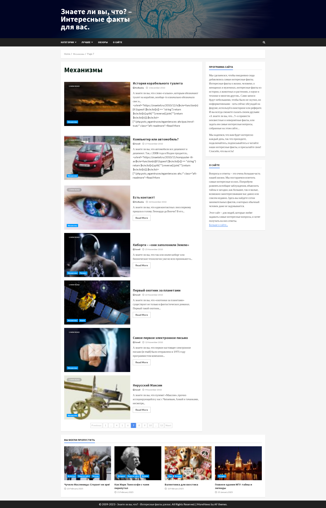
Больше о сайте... (218, 224)
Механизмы (72, 122)
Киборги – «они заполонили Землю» (97, 255)
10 (150, 425)
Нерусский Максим (97, 397)
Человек (83, 273)
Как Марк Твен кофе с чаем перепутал (137, 463)
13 (161, 425)
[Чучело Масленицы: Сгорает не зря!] (87, 463)
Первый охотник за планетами (97, 302)
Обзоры (103, 42)
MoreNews (203, 504)
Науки (82, 320)
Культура (71, 476)
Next (168, 425)
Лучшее (86, 42)
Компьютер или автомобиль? (97, 158)
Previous (96, 425)
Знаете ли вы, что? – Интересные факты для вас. (96, 19)
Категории (67, 42)
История (121, 476)
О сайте (117, 42)
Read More (141, 217)
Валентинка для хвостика (188, 463)
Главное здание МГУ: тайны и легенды (238, 463)
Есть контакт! (97, 207)
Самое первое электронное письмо (97, 350)
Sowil (137, 143)
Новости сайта (83, 476)
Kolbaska (139, 87)
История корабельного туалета (97, 104)
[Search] (264, 42)
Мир (170, 476)
